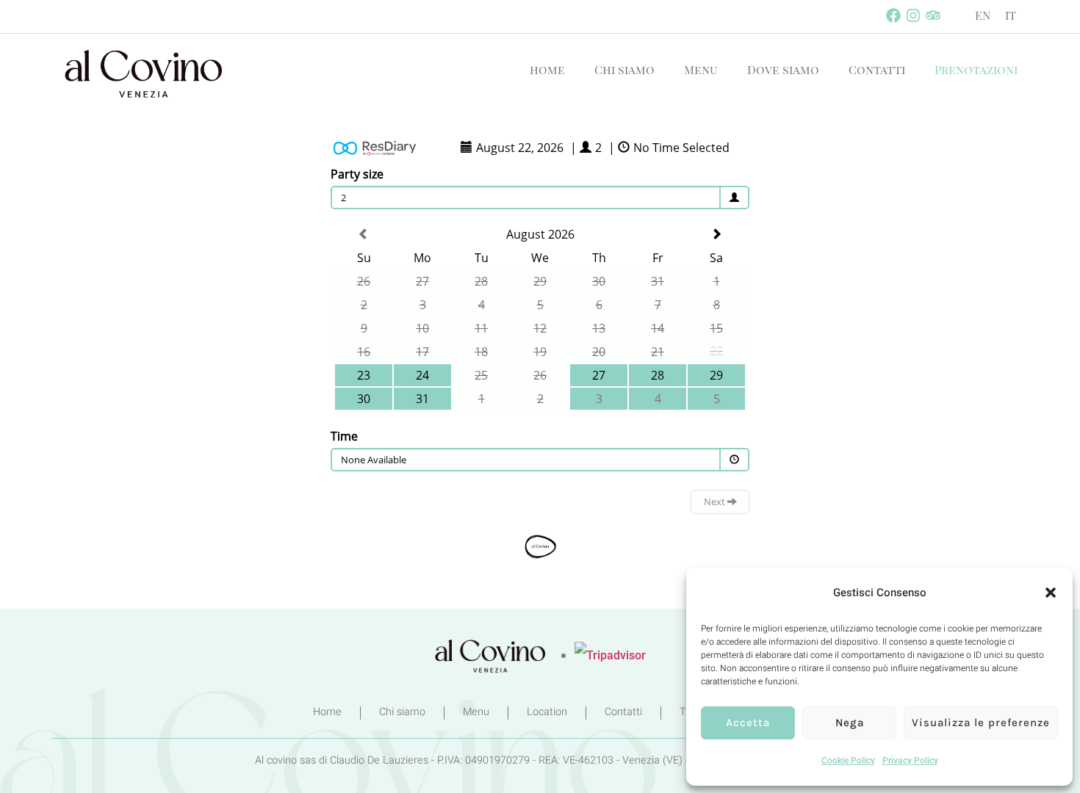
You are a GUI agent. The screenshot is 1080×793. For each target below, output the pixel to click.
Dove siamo (783, 69)
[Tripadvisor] (933, 15)
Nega (849, 722)
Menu (701, 69)
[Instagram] (913, 15)
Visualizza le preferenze (981, 722)
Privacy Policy (910, 761)
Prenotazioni (976, 69)
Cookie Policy (848, 761)
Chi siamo (624, 69)
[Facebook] (893, 15)
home (547, 69)
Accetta (748, 722)
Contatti (877, 69)
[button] (1050, 592)
